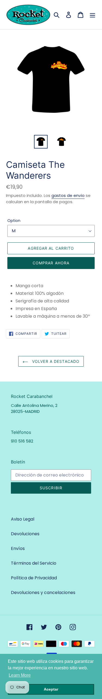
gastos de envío (68, 195)
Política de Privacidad (34, 578)
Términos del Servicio (33, 563)
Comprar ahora (51, 263)
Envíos (18, 548)
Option (13, 220)
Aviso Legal (22, 519)
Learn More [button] (20, 675)
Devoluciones (25, 534)
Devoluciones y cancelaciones (43, 592)
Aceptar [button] (51, 689)
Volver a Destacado (55, 361)
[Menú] (92, 15)
